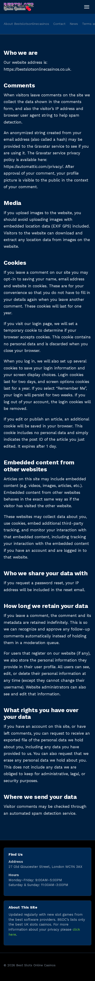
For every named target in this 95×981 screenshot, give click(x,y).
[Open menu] (86, 7)
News (74, 24)
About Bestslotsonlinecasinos (26, 24)
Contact (59, 24)
